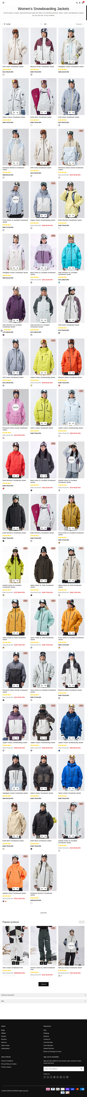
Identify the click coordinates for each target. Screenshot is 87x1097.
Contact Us (47, 1039)
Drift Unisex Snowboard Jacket (13, 66)
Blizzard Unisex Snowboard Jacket (42, 66)
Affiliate (3, 1033)
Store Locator (5, 1045)
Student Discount (49, 1048)
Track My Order (48, 1042)
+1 (63, 975)
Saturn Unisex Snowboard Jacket (14, 117)
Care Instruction (48, 1045)
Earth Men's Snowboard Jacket (40, 117)
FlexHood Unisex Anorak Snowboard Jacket (70, 168)
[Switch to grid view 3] (45, 24)
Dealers (3, 1036)
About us (4, 1042)
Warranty (46, 1036)
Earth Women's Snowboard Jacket (70, 220)
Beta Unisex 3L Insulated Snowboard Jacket (42, 273)
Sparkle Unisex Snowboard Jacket (14, 893)
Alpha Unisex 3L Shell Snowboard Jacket (41, 586)
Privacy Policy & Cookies (8, 1064)
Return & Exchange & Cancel (52, 1051)
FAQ (2, 1001)
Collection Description (7, 995)
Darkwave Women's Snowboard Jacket (13, 168)
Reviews (4, 1039)
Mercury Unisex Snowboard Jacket (70, 968)
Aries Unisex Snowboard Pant (13, 968)
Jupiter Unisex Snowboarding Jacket (42, 220)
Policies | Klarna (6, 1067)
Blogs (3, 1030)
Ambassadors (5, 1048)
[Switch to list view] (41, 24)
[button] (7, 69)
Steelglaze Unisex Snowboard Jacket (71, 66)
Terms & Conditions (7, 1061)
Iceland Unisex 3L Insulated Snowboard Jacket (67, 481)
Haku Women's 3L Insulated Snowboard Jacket (67, 273)
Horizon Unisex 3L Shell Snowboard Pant (42, 968)
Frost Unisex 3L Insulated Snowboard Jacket (15, 221)
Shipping (46, 1033)
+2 (8, 901)
